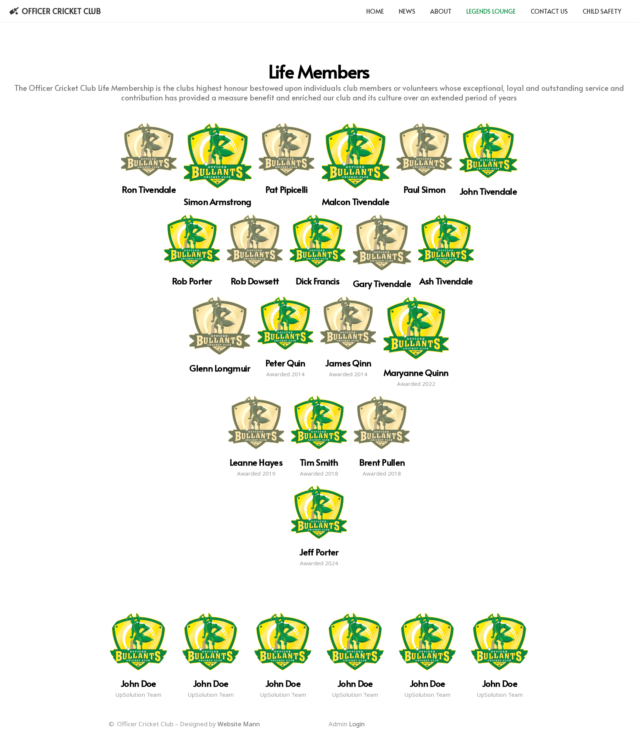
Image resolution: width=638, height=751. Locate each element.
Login (357, 724)
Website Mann (238, 724)
